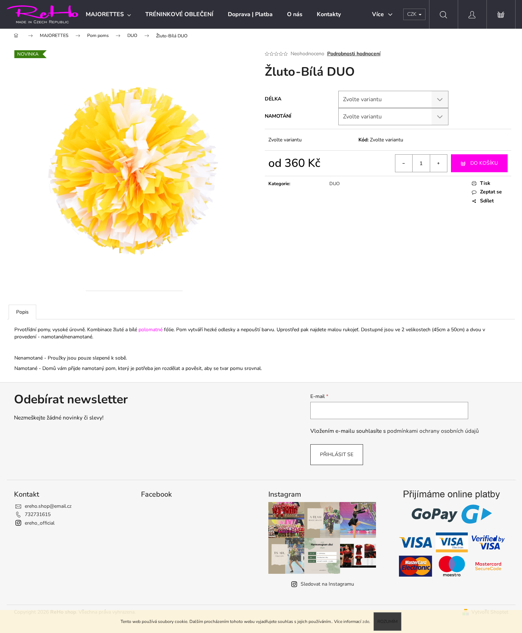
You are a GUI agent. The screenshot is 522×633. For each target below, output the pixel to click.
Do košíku (484, 163)
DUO (334, 183)
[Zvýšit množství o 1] (438, 163)
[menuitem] (108, 14)
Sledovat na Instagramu (327, 584)
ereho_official (40, 523)
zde (365, 621)
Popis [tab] (22, 312)
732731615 (38, 514)
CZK (412, 14)
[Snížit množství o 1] (404, 163)
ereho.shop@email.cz (48, 506)
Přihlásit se (336, 454)
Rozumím (387, 621)
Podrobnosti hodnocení (354, 53)
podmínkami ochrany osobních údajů (433, 431)
